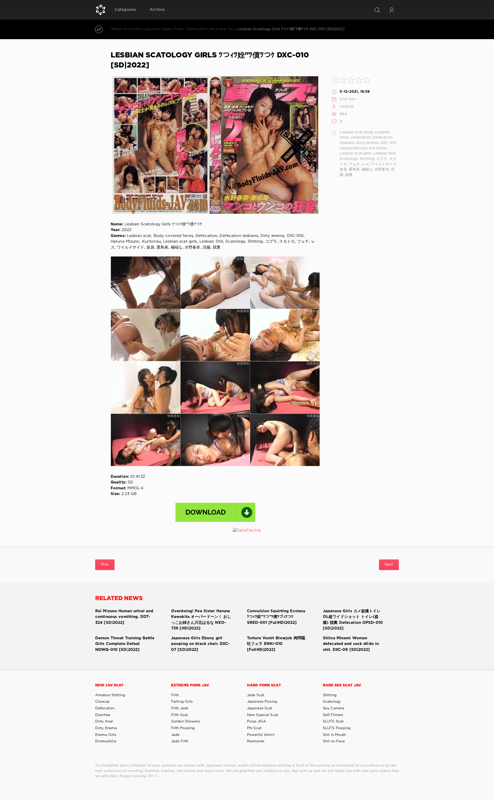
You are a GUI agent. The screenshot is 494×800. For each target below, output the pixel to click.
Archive (157, 9)
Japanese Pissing (262, 701)
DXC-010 (388, 142)
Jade (175, 734)
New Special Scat (262, 715)
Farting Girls (182, 701)
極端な (367, 169)
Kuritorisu (378, 148)
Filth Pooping (183, 728)
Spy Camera (333, 708)
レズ (365, 164)
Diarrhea (102, 715)
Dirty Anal (104, 721)
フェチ (354, 164)
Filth (175, 695)
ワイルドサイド (383, 164)
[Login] (391, 10)
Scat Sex (347, 99)
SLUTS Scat (333, 721)
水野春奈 (381, 169)
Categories (125, 9)
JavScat (347, 106)
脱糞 (348, 174)
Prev (105, 564)
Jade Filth (179, 741)
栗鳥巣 (354, 169)
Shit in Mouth (334, 734)
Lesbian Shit (384, 153)
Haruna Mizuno (353, 148)
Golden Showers (185, 721)
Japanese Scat (259, 708)
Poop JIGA (256, 721)
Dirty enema (367, 142)
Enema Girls (105, 734)
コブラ (381, 158)
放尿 (343, 169)
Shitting (367, 158)
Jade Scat (255, 695)
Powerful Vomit (260, 734)
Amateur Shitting (110, 695)
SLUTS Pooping (337, 728)
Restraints (255, 741)
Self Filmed (333, 715)
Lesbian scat (351, 132)
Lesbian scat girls (355, 153)
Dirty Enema (106, 728)
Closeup (102, 701)
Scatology (349, 158)
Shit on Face (334, 741)
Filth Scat (179, 715)
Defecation (361, 137)
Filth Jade (179, 708)
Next (389, 564)
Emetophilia (105, 741)
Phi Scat (254, 728)
